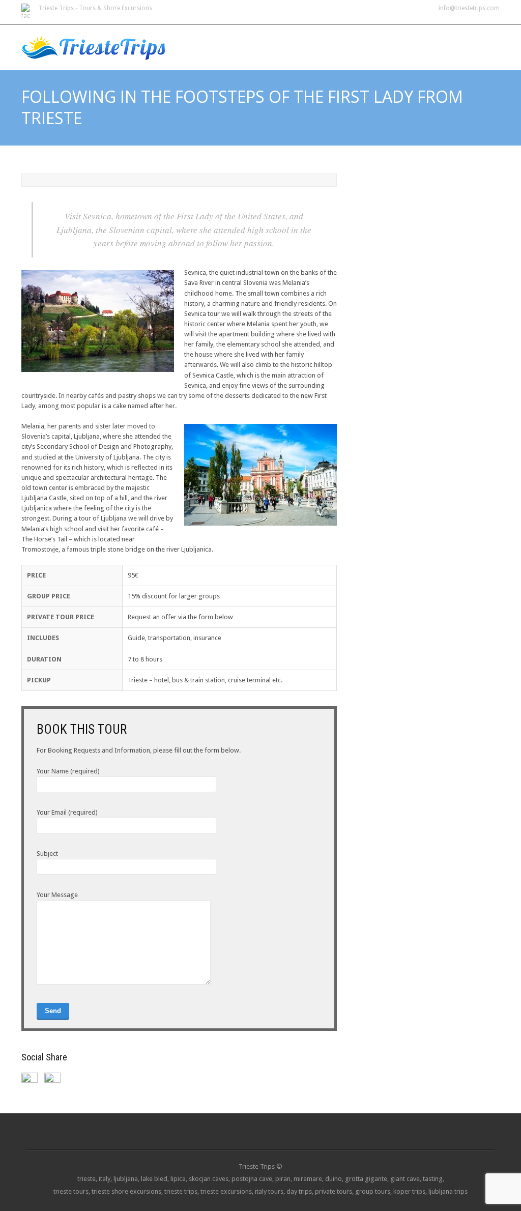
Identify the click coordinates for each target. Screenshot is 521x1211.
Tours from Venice (410, 41)
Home (263, 41)
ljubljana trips (448, 1191)
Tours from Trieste (324, 41)
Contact (475, 41)
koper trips (409, 1191)
